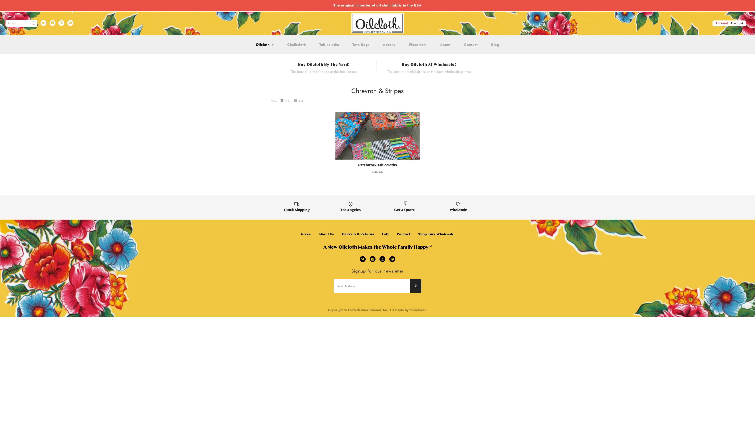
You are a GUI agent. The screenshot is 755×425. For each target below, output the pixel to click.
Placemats (417, 44)
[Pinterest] (70, 23)
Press (306, 234)
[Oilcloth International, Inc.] (377, 15)
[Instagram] (61, 23)
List (301, 101)
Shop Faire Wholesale (436, 234)
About (445, 44)
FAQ (385, 234)
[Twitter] (43, 23)
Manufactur (418, 310)
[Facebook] (52, 23)
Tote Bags (360, 44)
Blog (495, 44)
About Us (326, 234)
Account (721, 23)
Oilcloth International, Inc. (368, 310)
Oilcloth (265, 44)
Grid (288, 101)
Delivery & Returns (358, 234)
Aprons (389, 44)
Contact (471, 44)
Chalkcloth (296, 44)
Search (12, 23)
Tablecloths (329, 44)
